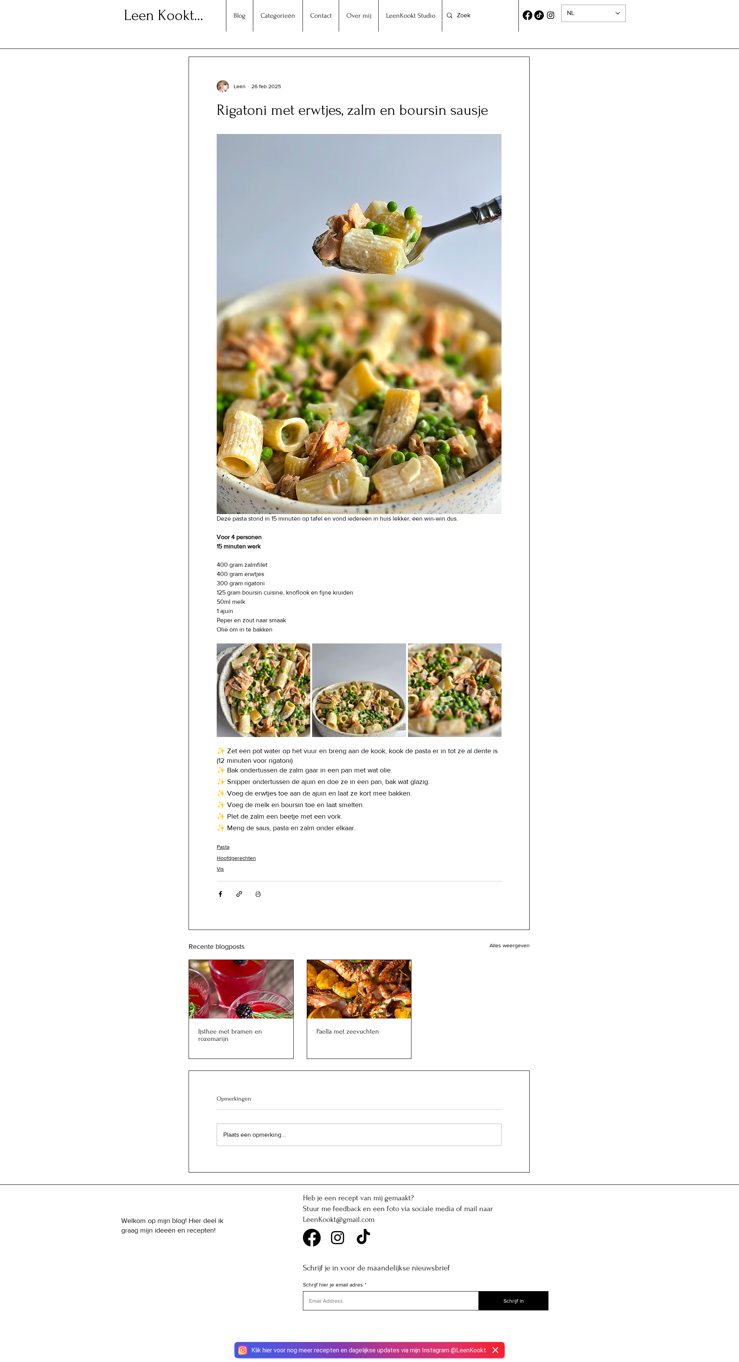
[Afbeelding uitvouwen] (263, 690)
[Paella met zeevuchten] (359, 989)
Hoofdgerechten (236, 858)
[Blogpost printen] (258, 894)
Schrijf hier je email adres (333, 1284)
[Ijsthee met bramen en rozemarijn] (241, 989)
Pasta (223, 847)
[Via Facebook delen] (220, 894)
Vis (220, 869)
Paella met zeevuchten (347, 1031)
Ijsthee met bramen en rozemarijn (230, 1035)
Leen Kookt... (163, 15)
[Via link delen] (239, 894)
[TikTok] (539, 15)
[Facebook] (527, 15)
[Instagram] (550, 15)
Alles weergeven (510, 945)
